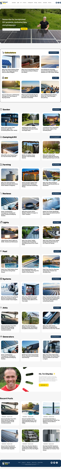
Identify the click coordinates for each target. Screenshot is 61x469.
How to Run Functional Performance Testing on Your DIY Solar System (8, 447)
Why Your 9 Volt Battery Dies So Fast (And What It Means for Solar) (30, 71)
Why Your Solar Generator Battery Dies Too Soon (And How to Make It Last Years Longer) (51, 357)
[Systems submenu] (41, 2)
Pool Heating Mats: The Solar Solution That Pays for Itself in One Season (30, 271)
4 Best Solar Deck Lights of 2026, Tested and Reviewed (9, 241)
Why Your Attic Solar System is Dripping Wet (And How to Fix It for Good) (51, 327)
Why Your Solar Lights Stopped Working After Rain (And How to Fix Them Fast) (30, 242)
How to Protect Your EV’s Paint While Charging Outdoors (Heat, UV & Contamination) (8, 328)
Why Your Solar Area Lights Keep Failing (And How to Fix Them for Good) (51, 242)
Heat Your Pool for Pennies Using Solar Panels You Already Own (51, 271)
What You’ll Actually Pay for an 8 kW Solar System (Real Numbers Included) (29, 96)
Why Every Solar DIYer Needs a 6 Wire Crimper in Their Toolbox (30, 213)
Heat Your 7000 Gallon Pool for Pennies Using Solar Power (9, 271)
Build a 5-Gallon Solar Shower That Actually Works (28, 156)
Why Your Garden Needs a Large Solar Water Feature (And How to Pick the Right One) (30, 448)
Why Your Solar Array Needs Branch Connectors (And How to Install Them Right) (9, 298)
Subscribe (24, 28)
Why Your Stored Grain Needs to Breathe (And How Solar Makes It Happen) (9, 184)
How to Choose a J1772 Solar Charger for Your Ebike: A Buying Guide (10, 96)
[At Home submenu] (26, 2)
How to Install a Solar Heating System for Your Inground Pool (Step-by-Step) (29, 421)
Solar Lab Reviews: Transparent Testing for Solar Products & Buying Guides (8, 213)
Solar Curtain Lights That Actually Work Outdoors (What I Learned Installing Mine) (29, 185)
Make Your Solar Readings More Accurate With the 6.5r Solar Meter (51, 213)
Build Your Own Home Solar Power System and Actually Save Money (30, 356)
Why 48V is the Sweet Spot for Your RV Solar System (9, 155)
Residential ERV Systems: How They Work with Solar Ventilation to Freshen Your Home (51, 448)
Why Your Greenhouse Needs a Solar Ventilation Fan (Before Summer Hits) (29, 327)
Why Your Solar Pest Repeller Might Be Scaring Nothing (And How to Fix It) (51, 156)
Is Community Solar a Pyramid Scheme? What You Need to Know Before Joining (51, 421)
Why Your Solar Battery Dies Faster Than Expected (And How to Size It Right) (10, 71)
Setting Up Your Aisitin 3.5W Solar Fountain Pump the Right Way (30, 129)
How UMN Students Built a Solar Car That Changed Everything (49, 96)
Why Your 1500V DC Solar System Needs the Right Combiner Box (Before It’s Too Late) (29, 299)
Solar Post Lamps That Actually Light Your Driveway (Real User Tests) (9, 129)
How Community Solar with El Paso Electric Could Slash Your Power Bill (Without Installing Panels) (51, 299)
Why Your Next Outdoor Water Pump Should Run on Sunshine (51, 184)
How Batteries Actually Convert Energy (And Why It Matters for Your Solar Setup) (50, 71)
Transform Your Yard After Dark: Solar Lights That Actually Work (51, 129)
